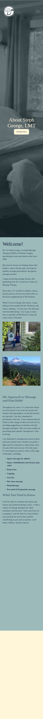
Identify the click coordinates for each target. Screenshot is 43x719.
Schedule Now (21, 132)
